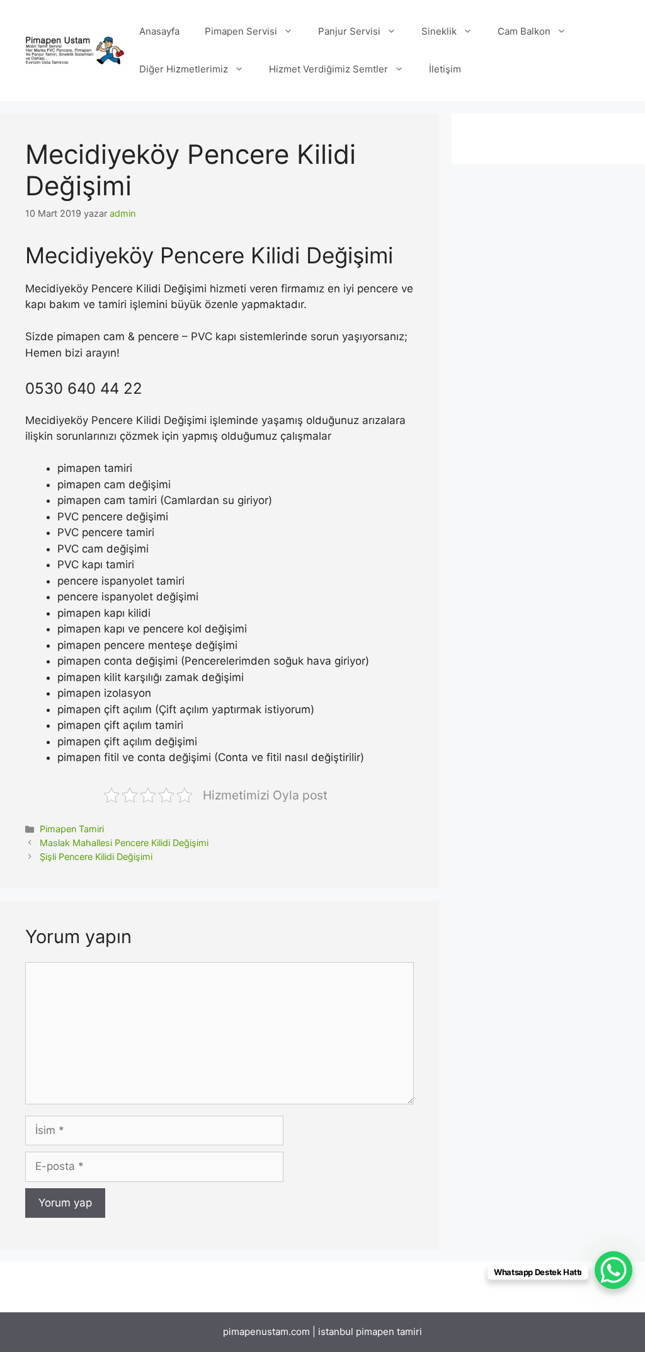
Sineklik (439, 31)
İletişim (445, 69)
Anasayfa (159, 31)
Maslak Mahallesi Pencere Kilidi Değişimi (124, 842)
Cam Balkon (524, 31)
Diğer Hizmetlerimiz (183, 69)
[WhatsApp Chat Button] (613, 1270)
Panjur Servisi (349, 31)
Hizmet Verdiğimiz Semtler (328, 69)
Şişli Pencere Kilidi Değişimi (96, 856)
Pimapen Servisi (241, 31)
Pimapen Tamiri (72, 828)
